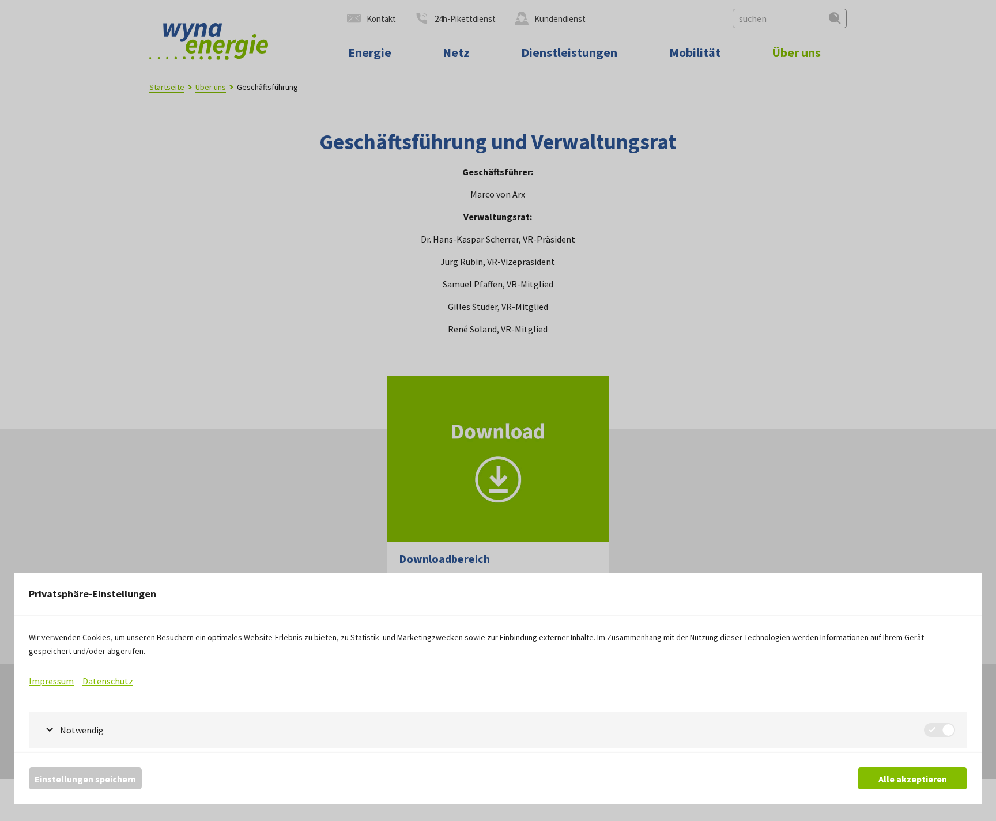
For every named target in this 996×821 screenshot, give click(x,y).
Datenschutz (107, 681)
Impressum (51, 681)
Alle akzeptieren (912, 779)
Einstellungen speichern (85, 779)
